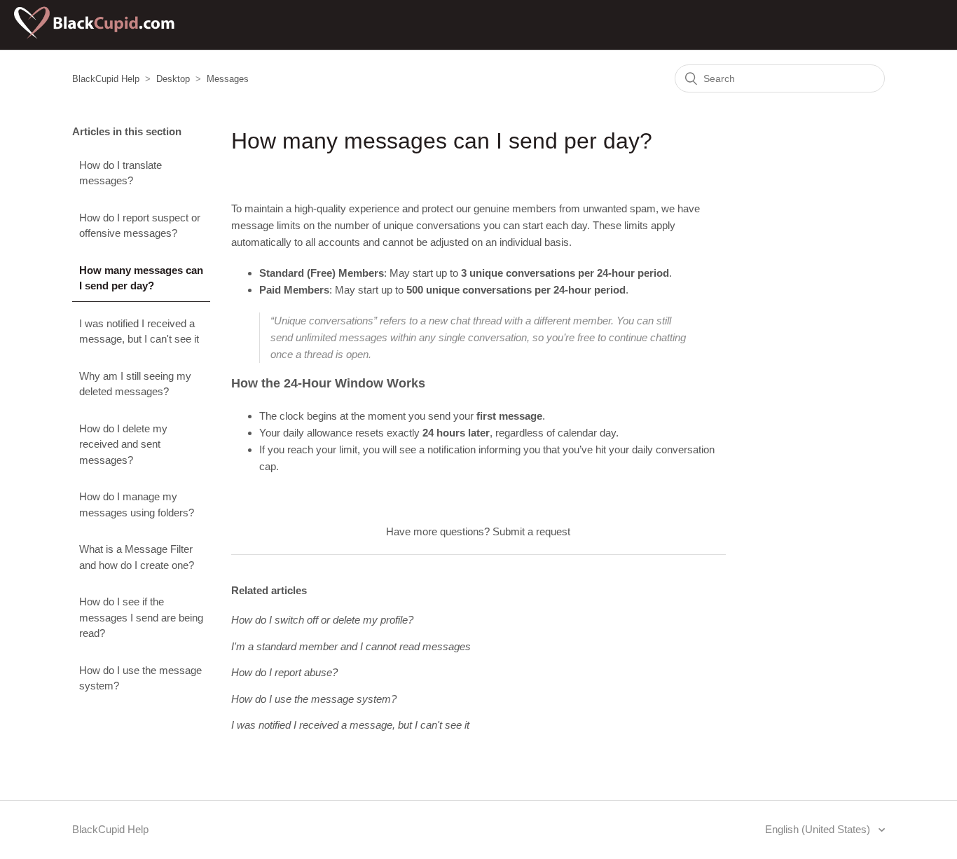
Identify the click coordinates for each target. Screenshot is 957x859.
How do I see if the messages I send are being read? (141, 617)
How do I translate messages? (120, 173)
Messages (228, 79)
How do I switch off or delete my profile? (322, 620)
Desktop (173, 79)
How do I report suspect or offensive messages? (139, 226)
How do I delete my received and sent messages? (123, 444)
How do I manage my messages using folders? (136, 504)
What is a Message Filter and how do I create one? (136, 557)
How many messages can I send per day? (141, 278)
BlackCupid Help (105, 79)
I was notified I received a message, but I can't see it (139, 331)
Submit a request (531, 531)
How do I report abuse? (284, 672)
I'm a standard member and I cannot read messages (351, 646)
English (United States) (819, 829)
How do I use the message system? (140, 678)
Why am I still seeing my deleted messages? (135, 384)
